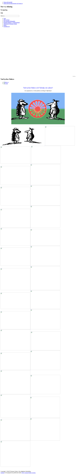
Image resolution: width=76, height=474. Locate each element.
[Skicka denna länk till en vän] (6, 83)
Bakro (5, 25)
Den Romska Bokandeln (9, 21)
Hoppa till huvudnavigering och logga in (13, 3)
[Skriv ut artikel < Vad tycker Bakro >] (6, 82)
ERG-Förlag (6, 20)
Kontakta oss (7, 26)
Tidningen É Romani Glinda (10, 23)
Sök (1, 16)
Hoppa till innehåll (8, 2)
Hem (5, 18)
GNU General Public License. (29, 472)
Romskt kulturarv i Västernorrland (12, 22)
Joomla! (2, 472)
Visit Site (74, 76)
